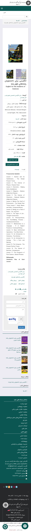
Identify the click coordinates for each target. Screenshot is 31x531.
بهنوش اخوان (21, 280)
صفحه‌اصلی (24, 21)
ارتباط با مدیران (22, 426)
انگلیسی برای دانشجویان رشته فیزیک (17, 382)
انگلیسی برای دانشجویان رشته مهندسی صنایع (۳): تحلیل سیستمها (13, 350)
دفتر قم (25, 420)
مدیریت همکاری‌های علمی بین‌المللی (16, 417)
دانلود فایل (16, 156)
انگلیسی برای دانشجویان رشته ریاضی (13, 369)
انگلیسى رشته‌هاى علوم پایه (18, 277)
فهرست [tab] (23, 169)
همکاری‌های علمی (22, 452)
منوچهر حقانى (13, 284)
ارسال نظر (21, 327)
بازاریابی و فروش (22, 450)
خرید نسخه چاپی (13, 160)
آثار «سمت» (23, 447)
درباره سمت (24, 439)
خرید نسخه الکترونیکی (12, 164)
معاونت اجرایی (23, 412)
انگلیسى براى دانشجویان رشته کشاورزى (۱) (13, 359)
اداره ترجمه (24, 423)
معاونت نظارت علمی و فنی (19, 409)
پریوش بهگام (13, 280)
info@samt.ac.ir (12, 466)
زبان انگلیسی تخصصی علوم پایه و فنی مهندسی (16, 273)
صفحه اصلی (23, 436)
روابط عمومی (23, 415)
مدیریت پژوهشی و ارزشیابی (19, 444)
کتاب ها (10, 496)
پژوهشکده (24, 441)
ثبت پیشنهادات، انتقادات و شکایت (17, 499)
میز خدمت (24, 455)
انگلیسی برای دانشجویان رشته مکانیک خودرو (13, 339)
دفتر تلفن (24, 428)
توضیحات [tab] (17, 169)
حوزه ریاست (23, 404)
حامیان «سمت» (22, 458)
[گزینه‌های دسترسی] (25, 526)
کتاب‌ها (17, 21)
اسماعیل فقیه (21, 284)
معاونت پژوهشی (22, 406)
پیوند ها (26, 496)
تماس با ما (18, 496)
